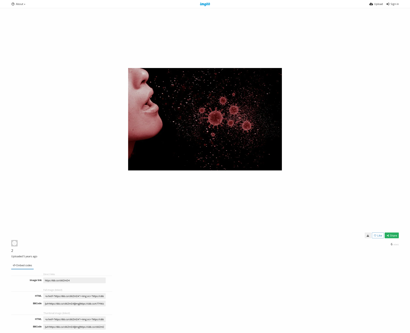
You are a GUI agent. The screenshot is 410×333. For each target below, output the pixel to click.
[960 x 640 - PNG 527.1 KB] (368, 235)
